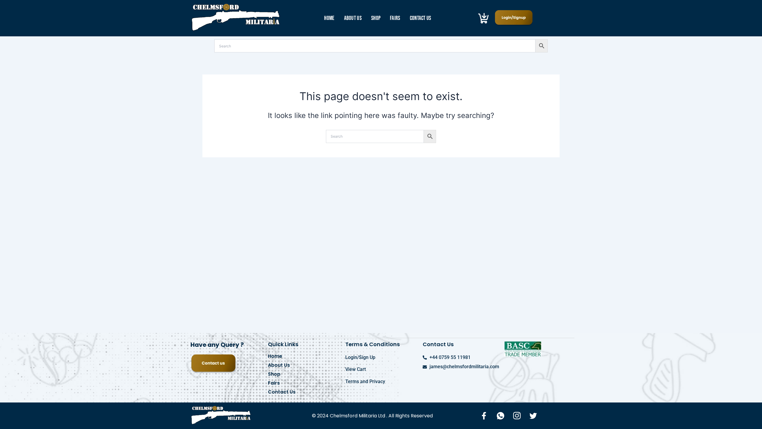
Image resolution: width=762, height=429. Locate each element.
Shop (375, 18)
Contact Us (420, 18)
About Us (353, 18)
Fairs (395, 18)
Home (329, 18)
